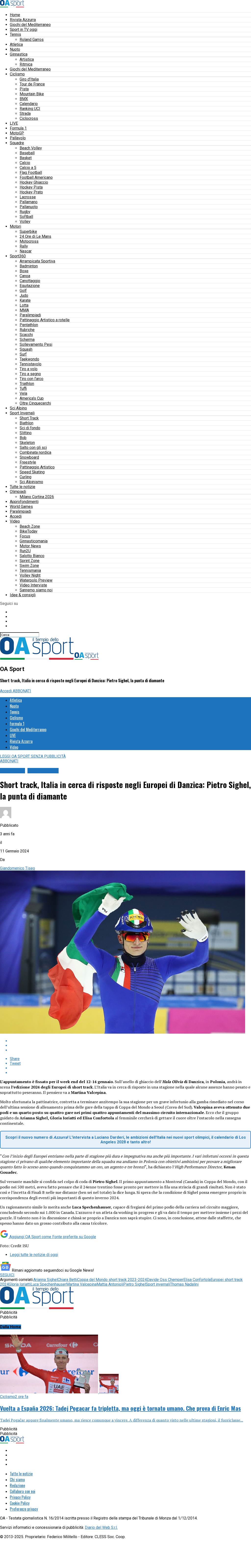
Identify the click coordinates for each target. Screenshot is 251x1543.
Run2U (25, 551)
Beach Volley (31, 148)
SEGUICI (7, 1275)
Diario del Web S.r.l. (101, 1527)
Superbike (28, 231)
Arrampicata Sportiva (37, 261)
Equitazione (30, 285)
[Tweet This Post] (130, 1045)
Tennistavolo (30, 364)
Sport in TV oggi (23, 29)
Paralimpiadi (30, 315)
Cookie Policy (19, 1503)
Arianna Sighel (45, 1279)
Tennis (15, 34)
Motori (15, 226)
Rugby (25, 211)
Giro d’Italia (29, 79)
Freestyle (28, 462)
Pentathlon (29, 325)
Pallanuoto (29, 206)
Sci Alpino (18, 408)
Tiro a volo (29, 369)
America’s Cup (32, 398)
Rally (24, 246)
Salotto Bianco (32, 555)
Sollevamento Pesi (36, 344)
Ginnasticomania (34, 541)
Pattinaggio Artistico (37, 467)
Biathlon (26, 423)
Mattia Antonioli (110, 1284)
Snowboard (29, 457)
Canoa (25, 276)
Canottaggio (30, 280)
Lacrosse (28, 197)
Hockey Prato (31, 192)
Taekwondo (29, 359)
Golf (23, 290)
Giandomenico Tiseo (17, 868)
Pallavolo (18, 138)
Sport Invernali (22, 413)
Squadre (17, 143)
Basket (26, 157)
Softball (26, 216)
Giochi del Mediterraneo (30, 24)
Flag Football (31, 172)
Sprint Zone (29, 560)
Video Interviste (33, 585)
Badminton (29, 266)
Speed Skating (32, 472)
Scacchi (26, 334)
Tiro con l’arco (31, 378)
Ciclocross (29, 118)
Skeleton (27, 442)
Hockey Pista (31, 187)
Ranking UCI (30, 108)
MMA (24, 310)
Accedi (16, 516)
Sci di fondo (30, 428)
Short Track (29, 418)
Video (15, 521)
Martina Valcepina (81, 1284)
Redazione (17, 1485)
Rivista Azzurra (23, 19)
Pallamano (29, 202)
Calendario (29, 103)
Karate (25, 300)
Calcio (25, 162)
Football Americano (36, 177)
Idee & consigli (23, 595)
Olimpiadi (18, 491)
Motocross (29, 241)
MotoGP (17, 133)
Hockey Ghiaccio (34, 182)
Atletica (16, 44)
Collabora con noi (22, 1491)
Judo (24, 295)
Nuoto (15, 49)
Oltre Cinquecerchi (35, 403)
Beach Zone (30, 526)
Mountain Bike (32, 94)
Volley (25, 221)
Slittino (26, 433)
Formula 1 (18, 128)
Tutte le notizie (22, 486)
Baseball (27, 153)
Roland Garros (32, 39)
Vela (23, 393)
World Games (21, 506)
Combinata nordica (35, 452)
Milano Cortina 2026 (37, 496)
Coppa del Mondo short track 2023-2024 (112, 1279)
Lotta (24, 305)
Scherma (27, 339)
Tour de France (32, 84)
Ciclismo (17, 74)
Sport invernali (158, 1284)
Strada (25, 113)
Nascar (26, 251)
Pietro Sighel (134, 1284)
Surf (23, 354)
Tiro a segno (30, 373)
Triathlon (27, 383)
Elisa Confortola (197, 1279)
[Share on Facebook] (130, 1041)
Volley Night (30, 575)
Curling (25, 477)
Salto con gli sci (33, 447)
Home (15, 14)
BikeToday (29, 531)
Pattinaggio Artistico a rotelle (45, 320)
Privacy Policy (20, 1497)
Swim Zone (29, 565)
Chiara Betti (67, 1279)
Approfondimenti (24, 501)
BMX (24, 98)
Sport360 (18, 256)
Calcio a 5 (28, 167)
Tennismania (30, 570)
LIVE (14, 123)
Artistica (27, 59)
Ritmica (26, 64)
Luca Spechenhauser (48, 1284)
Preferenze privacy (24, 1509)
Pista (24, 89)
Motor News (30, 546)
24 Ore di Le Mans (35, 236)
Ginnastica (18, 54)
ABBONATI (22, 691)
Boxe (24, 271)
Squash (26, 349)
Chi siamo (17, 1480)
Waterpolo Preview (36, 580)
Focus (25, 536)
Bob (23, 437)
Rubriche (27, 329)
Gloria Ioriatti (20, 1284)
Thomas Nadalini (184, 1284)
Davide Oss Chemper (165, 1279)
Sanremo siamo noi (36, 590)
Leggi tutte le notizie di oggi (34, 1254)
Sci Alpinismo (31, 481)
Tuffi (23, 388)
